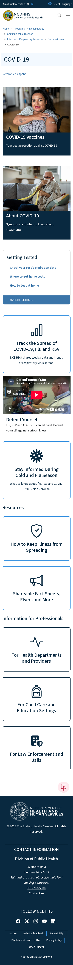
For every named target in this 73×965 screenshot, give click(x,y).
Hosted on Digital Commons (36, 957)
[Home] (23, 12)
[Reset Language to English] (50, 4)
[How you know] (32, 4)
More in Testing (20, 300)
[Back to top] (63, 787)
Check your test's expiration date (33, 268)
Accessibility (56, 933)
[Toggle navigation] (68, 15)
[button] (57, 15)
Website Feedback (33, 933)
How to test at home (24, 285)
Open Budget (36, 947)
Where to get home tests (27, 276)
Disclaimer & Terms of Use (25, 940)
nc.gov (13, 933)
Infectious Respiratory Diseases (25, 39)
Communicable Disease (20, 34)
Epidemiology (36, 29)
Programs (19, 29)
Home (6, 29)
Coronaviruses (55, 39)
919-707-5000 (36, 888)
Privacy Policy (54, 940)
